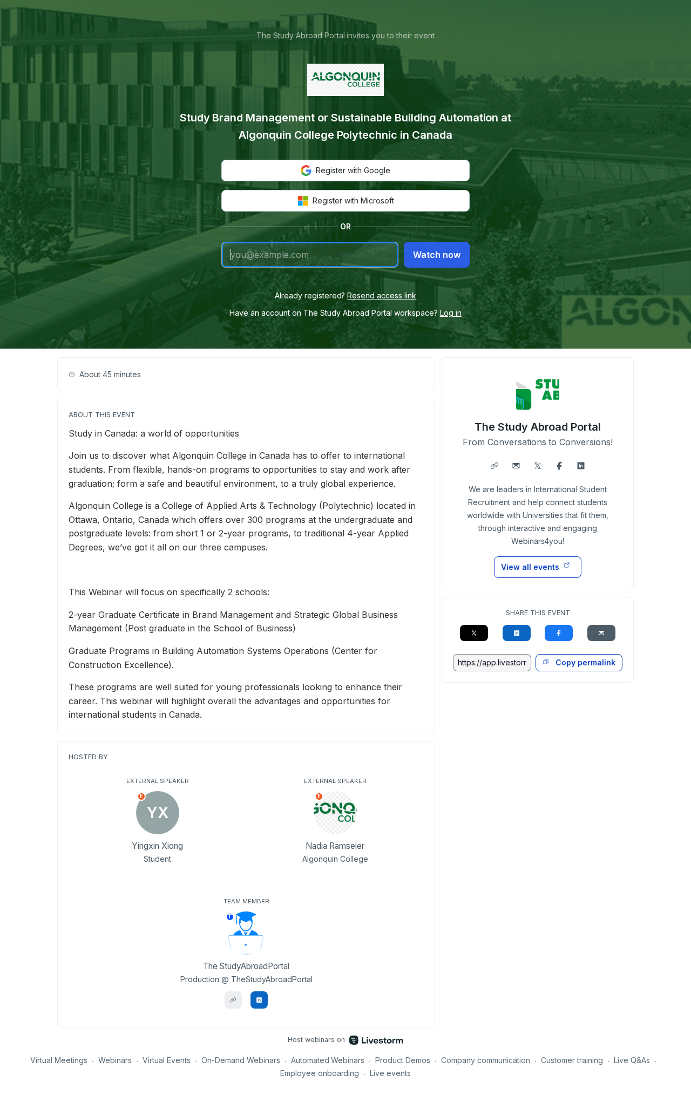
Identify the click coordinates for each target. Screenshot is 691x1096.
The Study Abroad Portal (538, 426)
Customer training (572, 1060)
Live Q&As (632, 1060)
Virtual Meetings (58, 1060)
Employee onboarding (320, 1073)
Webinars (115, 1060)
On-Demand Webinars (240, 1060)
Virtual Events (167, 1060)
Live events (390, 1073)
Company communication (485, 1060)
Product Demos (402, 1060)
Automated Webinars (328, 1060)
